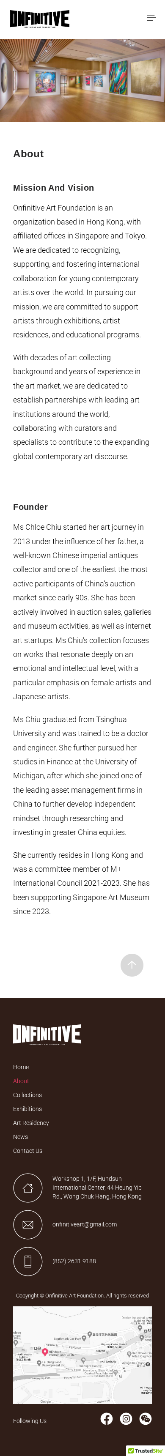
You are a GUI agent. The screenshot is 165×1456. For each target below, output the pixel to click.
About (21, 1081)
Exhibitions (27, 1109)
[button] (151, 18)
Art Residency (31, 1122)
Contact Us (27, 1150)
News (20, 1136)
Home (21, 1067)
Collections (27, 1095)
